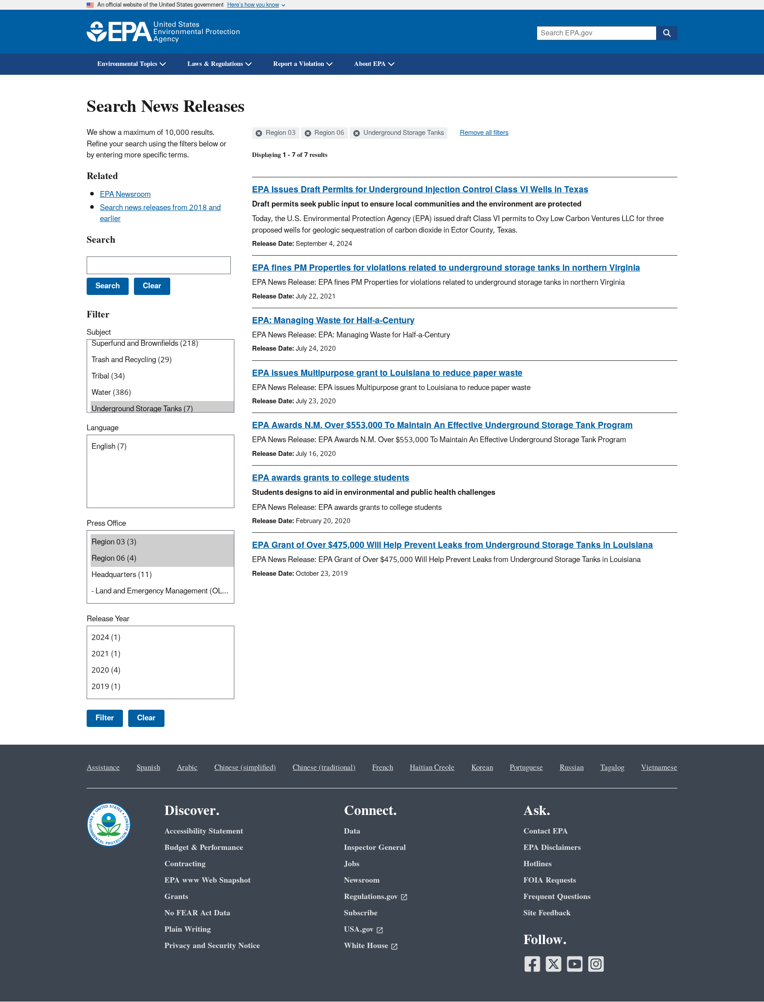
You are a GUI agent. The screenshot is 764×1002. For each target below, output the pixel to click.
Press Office (106, 523)
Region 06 (328, 133)
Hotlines (537, 863)
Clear (146, 718)
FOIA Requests (549, 880)
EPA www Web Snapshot (207, 880)
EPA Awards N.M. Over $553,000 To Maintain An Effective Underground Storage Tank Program (442, 425)
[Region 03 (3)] (162, 542)
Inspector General (375, 847)
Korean (482, 768)
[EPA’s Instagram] (596, 964)
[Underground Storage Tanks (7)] (162, 409)
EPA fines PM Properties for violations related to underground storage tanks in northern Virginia (446, 268)
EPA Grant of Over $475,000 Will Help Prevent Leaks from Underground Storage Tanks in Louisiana (452, 545)
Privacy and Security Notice (212, 945)
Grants (176, 896)
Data (352, 831)
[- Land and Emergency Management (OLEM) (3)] (162, 591)
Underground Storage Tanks (403, 133)
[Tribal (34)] (162, 376)
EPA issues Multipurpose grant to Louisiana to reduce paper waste (387, 373)
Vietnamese (659, 768)
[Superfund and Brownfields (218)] (162, 344)
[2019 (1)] (162, 687)
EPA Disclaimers (552, 847)
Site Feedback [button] (547, 913)
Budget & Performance (203, 847)
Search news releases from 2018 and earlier (160, 213)
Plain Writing (187, 929)
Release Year (108, 619)
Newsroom (362, 880)
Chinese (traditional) (324, 768)
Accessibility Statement (203, 831)
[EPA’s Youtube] (575, 964)
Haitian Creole (432, 768)
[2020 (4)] (162, 670)
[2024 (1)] (162, 638)
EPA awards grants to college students (330, 478)
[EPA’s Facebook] (532, 964)
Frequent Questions (557, 896)
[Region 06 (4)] (162, 559)
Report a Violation (298, 64)
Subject (99, 332)
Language (102, 428)
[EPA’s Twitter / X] (553, 964)
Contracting (185, 863)
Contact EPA (545, 831)
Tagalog (612, 768)
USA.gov (359, 929)
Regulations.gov (371, 896)
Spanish (148, 768)
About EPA (370, 64)
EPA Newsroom (125, 195)
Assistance (103, 768)
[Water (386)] (162, 393)
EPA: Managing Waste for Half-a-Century (333, 320)
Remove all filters (484, 133)
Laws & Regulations (215, 64)
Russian (572, 768)
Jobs (351, 863)
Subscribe (361, 913)
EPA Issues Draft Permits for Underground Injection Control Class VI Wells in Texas (420, 190)
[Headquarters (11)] (162, 575)
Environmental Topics (127, 64)
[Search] (666, 33)
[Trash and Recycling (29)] (162, 360)
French (382, 768)
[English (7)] (162, 447)
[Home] (163, 32)
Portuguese (526, 768)
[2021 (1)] (162, 654)
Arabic (187, 768)
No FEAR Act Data (197, 913)
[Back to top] (739, 977)
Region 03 (280, 133)
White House (366, 945)
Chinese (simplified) (245, 768)
